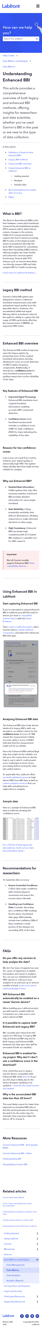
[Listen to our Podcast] (32, 1316)
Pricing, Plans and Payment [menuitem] (17, 1286)
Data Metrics (9, 66)
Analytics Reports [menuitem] (15, 1280)
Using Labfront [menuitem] (11, 1238)
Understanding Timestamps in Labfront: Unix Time (20, 1213)
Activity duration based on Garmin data (18, 1220)
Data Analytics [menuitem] (14, 1275)
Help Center (8, 55)
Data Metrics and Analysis (15, 61)
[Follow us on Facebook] (22, 1316)
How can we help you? (17, 30)
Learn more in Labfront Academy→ (20, 272)
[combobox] (19, 39)
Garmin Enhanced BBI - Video (17, 1153)
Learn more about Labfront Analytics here (19, 987)
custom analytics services (15, 783)
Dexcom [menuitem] (8, 1254)
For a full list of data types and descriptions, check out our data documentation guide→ (18, 847)
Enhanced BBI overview (20, 163)
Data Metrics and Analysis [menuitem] (16, 1259)
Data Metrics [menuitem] (13, 1270)
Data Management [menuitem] (15, 1265)
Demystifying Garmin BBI (15, 1164)
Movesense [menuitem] (9, 1249)
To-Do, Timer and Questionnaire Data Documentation (17, 1204)
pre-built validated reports (15, 777)
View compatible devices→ (20, 565)
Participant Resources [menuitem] (14, 1296)
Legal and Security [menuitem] (13, 1291)
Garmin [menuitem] (7, 1243)
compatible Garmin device (17, 617)
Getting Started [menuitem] (11, 1233)
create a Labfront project (20, 626)
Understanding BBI (12, 1158)
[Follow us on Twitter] (27, 1316)
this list (26, 1076)
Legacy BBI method (18, 159)
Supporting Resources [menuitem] (14, 1301)
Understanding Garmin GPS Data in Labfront (20, 1226)
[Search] (37, 39)
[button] (37, 1233)
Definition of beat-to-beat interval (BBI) (21, 154)
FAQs (11, 197)
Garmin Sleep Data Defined (13, 1197)
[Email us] (37, 1316)
